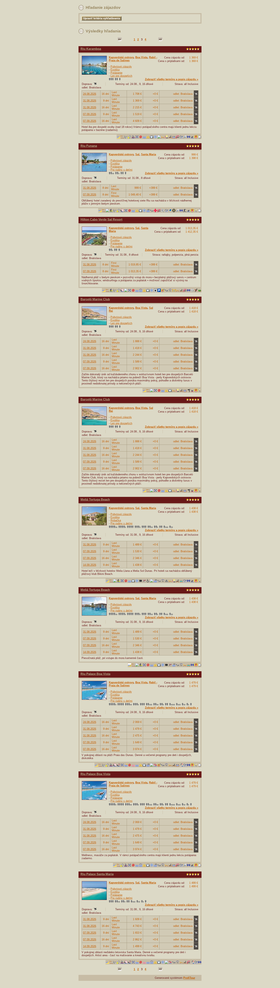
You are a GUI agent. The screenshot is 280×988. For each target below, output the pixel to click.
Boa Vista (141, 57)
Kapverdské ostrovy (121, 57)
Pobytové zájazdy (121, 66)
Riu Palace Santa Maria (97, 874)
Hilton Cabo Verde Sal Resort (101, 219)
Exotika (115, 69)
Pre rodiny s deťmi (121, 169)
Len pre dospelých (121, 75)
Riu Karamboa (91, 48)
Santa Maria (148, 154)
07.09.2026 (89, 114)
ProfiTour (189, 977)
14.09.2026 (89, 564)
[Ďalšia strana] (160, 39)
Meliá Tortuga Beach (95, 499)
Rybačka (115, 520)
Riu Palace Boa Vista (95, 674)
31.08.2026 (89, 100)
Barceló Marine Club (95, 299)
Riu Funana (89, 146)
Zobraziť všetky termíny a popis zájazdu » (171, 79)
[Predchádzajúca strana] (120, 39)
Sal (137, 154)
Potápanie (116, 72)
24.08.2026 (89, 93)
